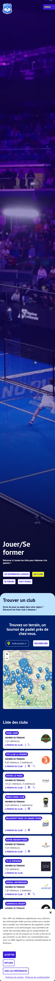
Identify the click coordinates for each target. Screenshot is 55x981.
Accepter (9, 954)
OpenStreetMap (35, 707)
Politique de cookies (14, 977)
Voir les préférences (15, 971)
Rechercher (41, 643)
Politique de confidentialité (37, 977)
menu (47, 6)
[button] (50, 912)
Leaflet (23, 707)
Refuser (8, 962)
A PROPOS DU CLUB (13, 745)
